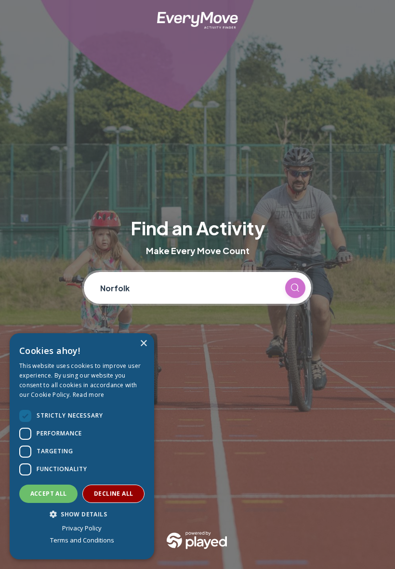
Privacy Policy (82, 528)
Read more (89, 395)
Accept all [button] (48, 493)
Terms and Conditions (82, 540)
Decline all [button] (113, 493)
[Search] (295, 288)
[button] (82, 514)
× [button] (143, 343)
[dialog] (82, 446)
